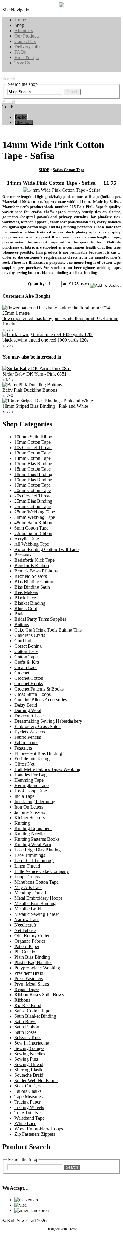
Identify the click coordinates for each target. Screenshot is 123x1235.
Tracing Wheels (29, 1107)
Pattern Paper (26, 946)
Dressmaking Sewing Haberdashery (48, 721)
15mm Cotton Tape (32, 468)
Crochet (21, 672)
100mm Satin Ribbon (34, 436)
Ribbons (22, 1000)
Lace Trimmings (29, 855)
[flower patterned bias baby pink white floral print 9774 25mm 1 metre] (61, 313)
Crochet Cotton (28, 678)
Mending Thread (30, 892)
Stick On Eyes (27, 1085)
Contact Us (25, 41)
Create (72, 1229)
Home (20, 19)
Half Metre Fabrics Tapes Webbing (47, 769)
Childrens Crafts (29, 635)
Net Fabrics (25, 930)
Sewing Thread (28, 1064)
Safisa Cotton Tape (68, 169)
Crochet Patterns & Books (39, 688)
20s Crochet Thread (33, 495)
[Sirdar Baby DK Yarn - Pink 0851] (36, 368)
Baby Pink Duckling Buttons (29, 389)
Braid (19, 613)
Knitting (22, 823)
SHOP (44, 169)
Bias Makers (26, 592)
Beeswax (23, 554)
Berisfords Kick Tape (34, 560)
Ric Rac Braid (27, 1005)
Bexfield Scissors (30, 576)
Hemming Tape (29, 780)
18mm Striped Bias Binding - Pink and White (45, 406)
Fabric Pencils (27, 737)
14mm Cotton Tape (32, 458)
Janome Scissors (29, 812)
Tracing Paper (27, 1101)
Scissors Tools (27, 1037)
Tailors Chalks (27, 1091)
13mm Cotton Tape (32, 452)
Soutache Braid (28, 1075)
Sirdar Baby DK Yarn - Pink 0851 (34, 373)
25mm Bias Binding (33, 501)
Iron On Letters (28, 806)
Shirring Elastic (28, 1069)
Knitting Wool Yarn (32, 844)
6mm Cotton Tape (31, 527)
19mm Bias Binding (33, 479)
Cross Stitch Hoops (32, 694)
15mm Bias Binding (33, 463)
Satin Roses (25, 1032)
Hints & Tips (26, 57)
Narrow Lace (26, 919)
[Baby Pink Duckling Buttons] (32, 384)
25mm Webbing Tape (34, 511)
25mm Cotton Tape (32, 506)
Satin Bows (25, 1021)
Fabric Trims (26, 742)
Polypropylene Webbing (37, 967)
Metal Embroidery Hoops (38, 898)
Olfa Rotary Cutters (32, 935)
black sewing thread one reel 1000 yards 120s (45, 339)
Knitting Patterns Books (36, 839)
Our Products (26, 35)
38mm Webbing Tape (34, 517)
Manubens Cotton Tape (36, 882)
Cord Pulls (24, 640)
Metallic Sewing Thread (37, 914)
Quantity (36, 284)
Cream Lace (25, 667)
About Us (23, 30)
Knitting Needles (30, 833)
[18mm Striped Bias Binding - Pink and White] (47, 400)
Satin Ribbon (26, 1026)
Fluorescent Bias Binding (38, 753)
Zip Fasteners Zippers (34, 1134)
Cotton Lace (26, 651)
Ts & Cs (22, 62)
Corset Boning (28, 645)
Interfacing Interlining (34, 801)
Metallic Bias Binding (35, 903)
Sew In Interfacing (31, 1042)
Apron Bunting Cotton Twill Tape (46, 549)
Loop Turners (27, 876)
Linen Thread (27, 865)
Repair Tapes (26, 989)
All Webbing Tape (31, 544)
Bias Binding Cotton (33, 581)
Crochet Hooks (28, 683)
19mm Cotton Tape (32, 485)
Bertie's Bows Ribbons (36, 570)
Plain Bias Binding (32, 957)
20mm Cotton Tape (32, 490)
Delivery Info (27, 46)
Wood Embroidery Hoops (38, 1128)
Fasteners (23, 747)
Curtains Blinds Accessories (40, 699)
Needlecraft (25, 924)
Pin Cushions (26, 951)
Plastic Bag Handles (33, 962)
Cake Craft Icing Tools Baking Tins (48, 629)
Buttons (21, 624)
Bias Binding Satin (32, 586)
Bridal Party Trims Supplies (40, 619)
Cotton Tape (26, 656)
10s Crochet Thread (33, 447)
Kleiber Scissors (29, 817)
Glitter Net (24, 764)
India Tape (24, 796)
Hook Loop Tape (30, 790)
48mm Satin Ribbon (33, 522)
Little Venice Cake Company (41, 871)
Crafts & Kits (26, 662)
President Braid (28, 973)
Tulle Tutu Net (28, 1112)
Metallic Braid (27, 908)
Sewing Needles (29, 1053)
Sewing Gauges (29, 1048)
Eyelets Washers (29, 731)
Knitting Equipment (33, 828)
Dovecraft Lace (29, 715)
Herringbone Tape (31, 785)
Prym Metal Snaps (31, 983)
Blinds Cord (25, 608)
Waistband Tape (29, 1118)
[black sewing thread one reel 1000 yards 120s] (47, 334)
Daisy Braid (25, 705)
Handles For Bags (31, 774)
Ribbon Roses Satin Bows (39, 994)
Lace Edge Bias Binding (37, 849)
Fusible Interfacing (32, 758)
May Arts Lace (28, 887)
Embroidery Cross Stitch (37, 726)
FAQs (20, 52)
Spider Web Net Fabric (36, 1080)
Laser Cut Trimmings (34, 860)
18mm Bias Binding (33, 474)
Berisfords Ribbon (31, 565)
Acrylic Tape (26, 538)
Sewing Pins (26, 1059)
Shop (19, 25)
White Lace (25, 1123)
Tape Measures (28, 1096)
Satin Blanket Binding (35, 1016)
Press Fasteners (28, 978)
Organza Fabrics (29, 941)
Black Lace (25, 597)
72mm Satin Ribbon (33, 533)
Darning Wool (27, 710)
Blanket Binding (29, 603)
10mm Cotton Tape (32, 442)
